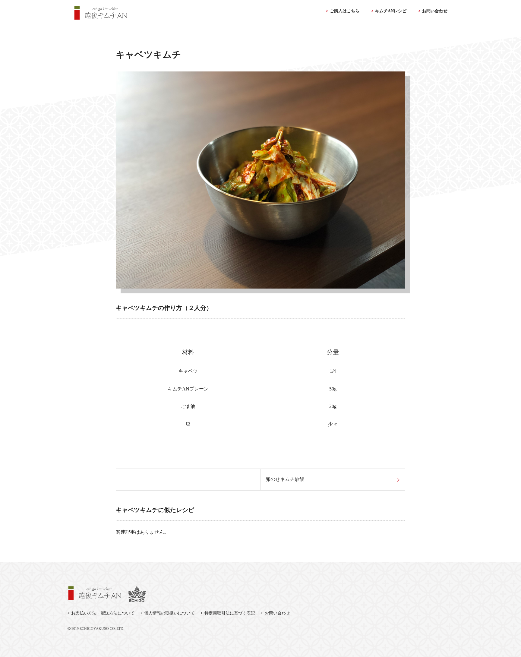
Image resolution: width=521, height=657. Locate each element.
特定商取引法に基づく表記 (229, 613)
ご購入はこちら (344, 11)
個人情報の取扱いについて (169, 613)
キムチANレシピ (390, 11)
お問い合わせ (434, 11)
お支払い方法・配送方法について (102, 613)
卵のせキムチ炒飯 (285, 479)
